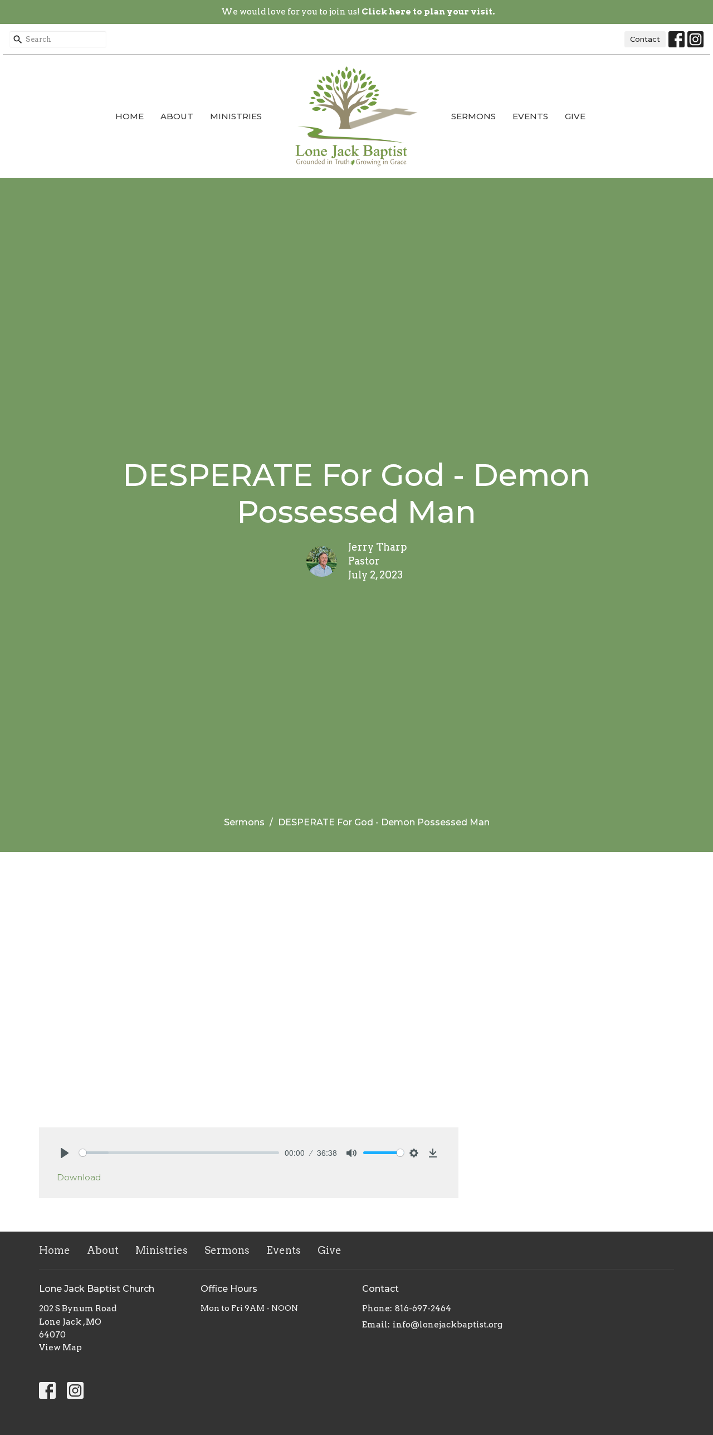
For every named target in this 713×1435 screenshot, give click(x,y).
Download (79, 1177)
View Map (60, 1347)
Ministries (236, 116)
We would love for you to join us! (358, 12)
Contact (645, 39)
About (176, 116)
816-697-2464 (423, 1308)
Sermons (473, 116)
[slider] (179, 1152)
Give (575, 116)
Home (129, 116)
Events (530, 116)
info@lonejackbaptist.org (447, 1325)
